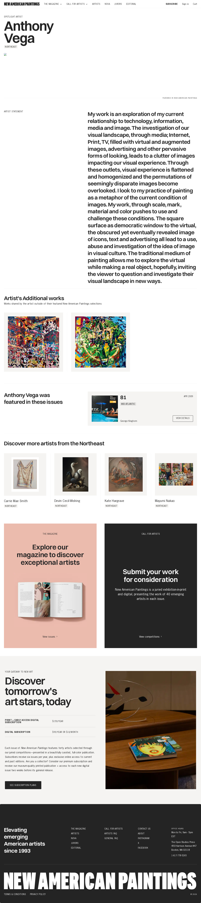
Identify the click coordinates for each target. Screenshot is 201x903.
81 (123, 397)
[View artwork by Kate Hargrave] (126, 474)
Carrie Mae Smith (16, 501)
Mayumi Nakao (165, 501)
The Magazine (78, 829)
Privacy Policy (38, 894)
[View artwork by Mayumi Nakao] (176, 474)
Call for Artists (113, 829)
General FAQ (111, 838)
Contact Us (144, 829)
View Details (183, 418)
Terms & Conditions (15, 894)
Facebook (143, 848)
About (141, 833)
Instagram (143, 838)
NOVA (73, 838)
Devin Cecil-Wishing (67, 501)
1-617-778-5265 (179, 855)
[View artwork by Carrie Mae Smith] (25, 474)
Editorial (76, 848)
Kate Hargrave (114, 501)
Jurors (75, 843)
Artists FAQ (110, 833)
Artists (75, 833)
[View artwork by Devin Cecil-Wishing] (75, 474)
